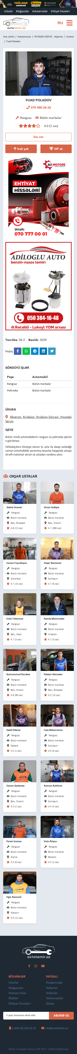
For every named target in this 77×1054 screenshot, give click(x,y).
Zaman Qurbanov (15, 786)
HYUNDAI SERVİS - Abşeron (48, 37)
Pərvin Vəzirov (14, 841)
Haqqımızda (54, 982)
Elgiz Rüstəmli (13, 897)
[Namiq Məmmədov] (57, 604)
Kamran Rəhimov (53, 786)
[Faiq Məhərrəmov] (57, 715)
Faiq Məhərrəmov (53, 730)
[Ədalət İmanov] (19, 492)
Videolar (52, 993)
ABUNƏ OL (61, 1015)
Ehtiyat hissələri (60, 11)
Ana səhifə (8, 37)
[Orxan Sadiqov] (57, 492)
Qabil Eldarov (13, 730)
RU (60, 23)
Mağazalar (22, 11)
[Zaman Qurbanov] (19, 771)
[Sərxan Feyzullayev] (19, 548)
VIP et (58, 149)
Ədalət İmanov (14, 507)
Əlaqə (50, 1003)
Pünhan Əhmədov (53, 674)
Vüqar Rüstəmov (52, 563)
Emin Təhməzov (14, 619)
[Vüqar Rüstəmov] (57, 548)
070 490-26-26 (41, 107)
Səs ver (38, 137)
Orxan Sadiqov (51, 507)
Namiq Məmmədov (54, 619)
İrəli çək (22, 149)
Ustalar (8, 11)
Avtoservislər (40, 11)
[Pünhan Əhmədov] (57, 659)
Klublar (13, 998)
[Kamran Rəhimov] (57, 771)
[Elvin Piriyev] (57, 827)
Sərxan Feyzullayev (16, 563)
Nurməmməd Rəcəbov (18, 674)
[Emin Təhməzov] (19, 604)
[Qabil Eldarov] (19, 715)
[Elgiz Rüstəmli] (19, 882)
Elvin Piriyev (50, 841)
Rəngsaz (15, 513)
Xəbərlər (52, 988)
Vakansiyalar (55, 998)
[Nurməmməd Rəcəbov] (19, 659)
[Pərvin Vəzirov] (19, 827)
